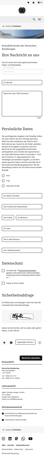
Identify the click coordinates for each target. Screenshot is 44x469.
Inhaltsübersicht (22, 445)
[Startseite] (22, 10)
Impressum (29, 449)
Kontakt (10, 445)
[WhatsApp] (23, 438)
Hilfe (4, 445)
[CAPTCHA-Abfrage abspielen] (4, 342)
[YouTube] (30, 438)
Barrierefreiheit (7, 449)
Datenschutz (18, 449)
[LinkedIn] (10, 438)
